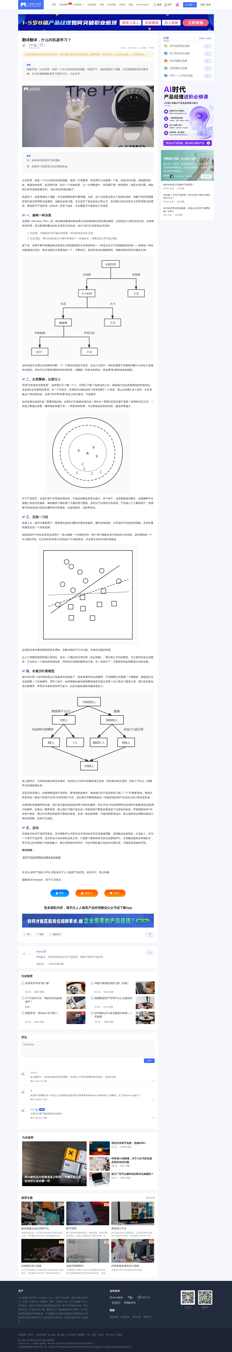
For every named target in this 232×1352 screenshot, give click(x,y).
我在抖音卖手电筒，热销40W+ (128, 1143)
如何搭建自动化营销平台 (35, 1228)
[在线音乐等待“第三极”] (75, 987)
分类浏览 (77, 4)
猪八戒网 (61, 1335)
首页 (54, 4)
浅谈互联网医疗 (75, 1265)
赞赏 (61, 893)
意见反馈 (136, 1317)
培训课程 (63, 4)
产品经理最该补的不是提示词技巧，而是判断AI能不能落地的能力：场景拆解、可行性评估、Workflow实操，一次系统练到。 (85, 54)
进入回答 (206, 176)
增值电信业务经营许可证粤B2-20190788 (77, 1347)
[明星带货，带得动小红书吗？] (75, 1017)
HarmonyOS (142, 4)
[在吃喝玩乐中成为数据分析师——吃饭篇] (145, 1017)
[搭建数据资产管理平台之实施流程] (145, 1002)
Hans (31, 45)
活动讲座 (92, 4)
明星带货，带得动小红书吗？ (41, 1013)
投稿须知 (125, 1317)
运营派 (38, 1340)
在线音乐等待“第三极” (37, 983)
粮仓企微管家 (48, 1340)
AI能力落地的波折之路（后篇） (112, 983)
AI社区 (122, 4)
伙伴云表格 (71, 1335)
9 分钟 (151, 48)
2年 (28, 934)
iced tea (33, 1073)
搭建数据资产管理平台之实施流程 (113, 998)
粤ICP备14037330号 (56, 1343)
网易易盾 (81, 1335)
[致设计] (116, 1302)
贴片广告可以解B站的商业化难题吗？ (132, 1174)
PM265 (30, 1335)
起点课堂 (52, 1335)
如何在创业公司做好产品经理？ (178, 184)
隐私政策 (114, 1317)
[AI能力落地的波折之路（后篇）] (145, 987)
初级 (41, 934)
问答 (102, 4)
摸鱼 (131, 4)
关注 (41, 45)
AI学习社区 (110, 1335)
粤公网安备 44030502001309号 (79, 1343)
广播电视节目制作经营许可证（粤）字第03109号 (39, 1347)
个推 (88, 1335)
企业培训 (111, 4)
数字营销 (71, 1228)
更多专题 (150, 1198)
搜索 (159, 4)
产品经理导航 (40, 1335)
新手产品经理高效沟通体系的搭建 (41, 857)
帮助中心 (147, 1317)
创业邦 (101, 1335)
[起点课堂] (116, 1297)
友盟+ (94, 1335)
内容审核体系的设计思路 (125, 1265)
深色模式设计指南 (31, 1265)
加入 (208, 46)
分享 (150, 934)
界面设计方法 (118, 1228)
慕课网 (119, 1335)
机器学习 (56, 934)
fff (31, 1091)
